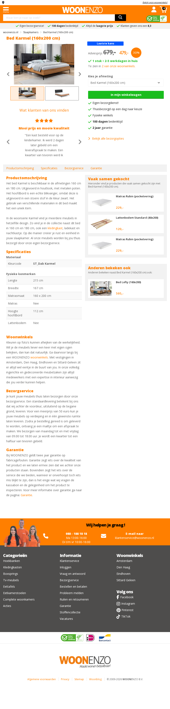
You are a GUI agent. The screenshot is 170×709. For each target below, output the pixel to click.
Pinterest (127, 610)
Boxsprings (10, 574)
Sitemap (79, 679)
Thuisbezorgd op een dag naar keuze (117, 109)
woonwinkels (39, 357)
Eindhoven (123, 574)
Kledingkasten (12, 567)
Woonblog (95, 679)
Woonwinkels (130, 555)
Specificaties (49, 168)
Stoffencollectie (70, 612)
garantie (102, 128)
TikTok (125, 616)
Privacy (65, 679)
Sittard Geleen (126, 580)
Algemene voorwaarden (41, 679)
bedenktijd (107, 121)
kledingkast (55, 228)
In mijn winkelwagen (126, 95)
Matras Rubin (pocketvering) (134, 196)
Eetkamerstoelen (14, 593)
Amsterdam (124, 561)
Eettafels (9, 586)
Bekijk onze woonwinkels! (155, 2)
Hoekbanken (11, 561)
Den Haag (123, 567)
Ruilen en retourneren (74, 599)
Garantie (96, 168)
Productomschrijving (20, 168)
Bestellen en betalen (73, 586)
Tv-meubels (11, 580)
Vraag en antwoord (72, 574)
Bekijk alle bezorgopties (108, 138)
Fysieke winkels (102, 115)
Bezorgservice (74, 168)
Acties (7, 606)
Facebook (127, 597)
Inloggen (65, 567)
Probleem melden (72, 593)
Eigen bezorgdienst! (105, 103)
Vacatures (66, 619)
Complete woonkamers (19, 599)
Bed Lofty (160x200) (128, 282)
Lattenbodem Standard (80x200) (137, 217)
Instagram (128, 603)
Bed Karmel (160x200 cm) (107, 83)
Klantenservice (69, 561)
